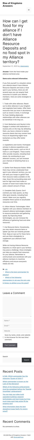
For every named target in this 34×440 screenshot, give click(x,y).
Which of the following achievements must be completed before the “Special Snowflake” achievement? (17, 389)
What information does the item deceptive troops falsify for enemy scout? (15, 409)
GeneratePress (18, 437)
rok (6, 269)
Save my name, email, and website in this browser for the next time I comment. (17, 337)
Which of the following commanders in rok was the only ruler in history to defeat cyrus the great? (16, 280)
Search (5, 356)
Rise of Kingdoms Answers (12, 4)
